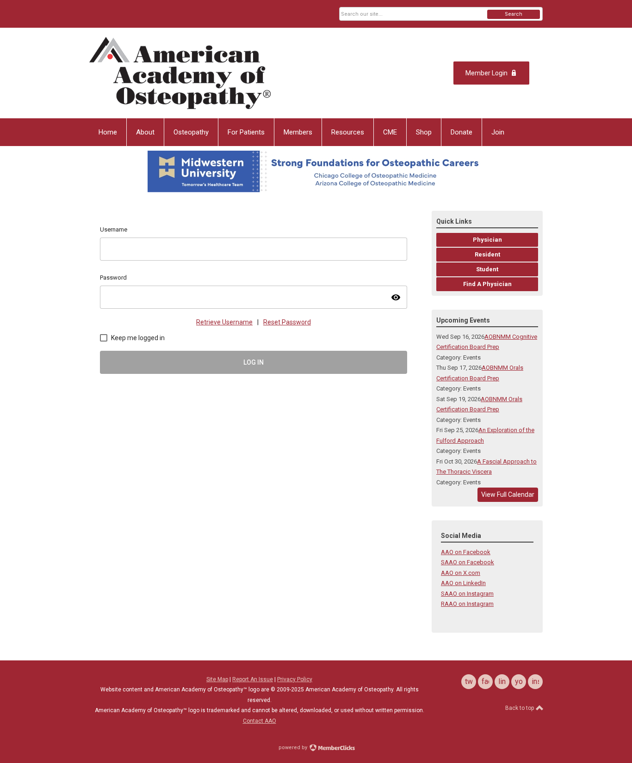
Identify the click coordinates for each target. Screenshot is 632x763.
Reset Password (287, 322)
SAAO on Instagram (467, 593)
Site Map (217, 679)
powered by (294, 748)
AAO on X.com (460, 572)
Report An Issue (252, 679)
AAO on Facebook (465, 552)
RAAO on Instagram (467, 603)
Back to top (520, 708)
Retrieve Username (224, 322)
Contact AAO (259, 721)
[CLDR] (180, 73)
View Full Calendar (507, 494)
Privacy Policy (294, 679)
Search (513, 14)
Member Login (486, 73)
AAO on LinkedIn (463, 583)
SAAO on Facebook (467, 562)
